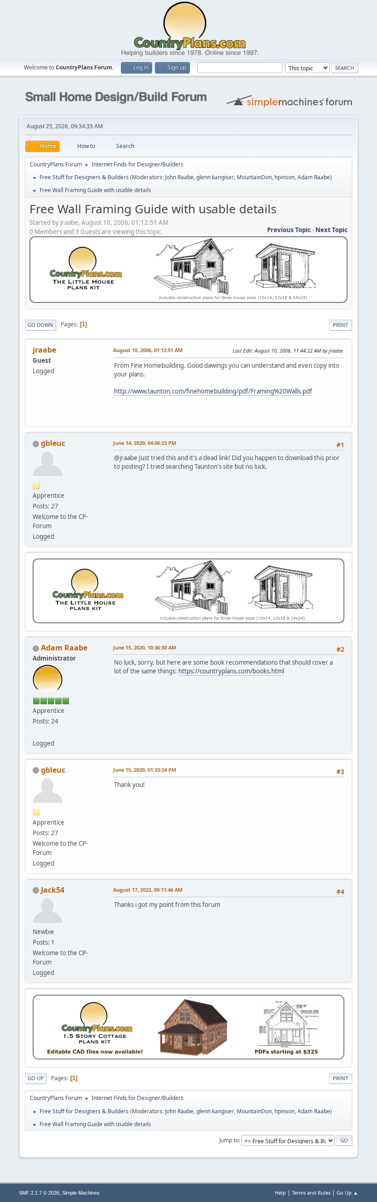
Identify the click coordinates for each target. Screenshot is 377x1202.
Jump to (229, 1140)
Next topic (331, 230)
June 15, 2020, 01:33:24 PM (144, 769)
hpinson (284, 177)
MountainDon (254, 177)
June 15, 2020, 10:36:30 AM (144, 647)
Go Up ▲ (347, 1192)
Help (280, 1192)
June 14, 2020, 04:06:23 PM (144, 442)
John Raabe (179, 177)
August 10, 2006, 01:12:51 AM (148, 350)
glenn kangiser (215, 177)
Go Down (40, 324)
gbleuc (53, 443)
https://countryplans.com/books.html (231, 671)
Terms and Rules (311, 1192)
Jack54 (52, 890)
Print (340, 324)
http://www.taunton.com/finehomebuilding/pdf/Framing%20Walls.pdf (213, 391)
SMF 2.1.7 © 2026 (39, 1193)
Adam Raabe (313, 177)
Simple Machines (81, 1193)
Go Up (36, 1078)
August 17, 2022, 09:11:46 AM (148, 889)
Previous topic (289, 230)
